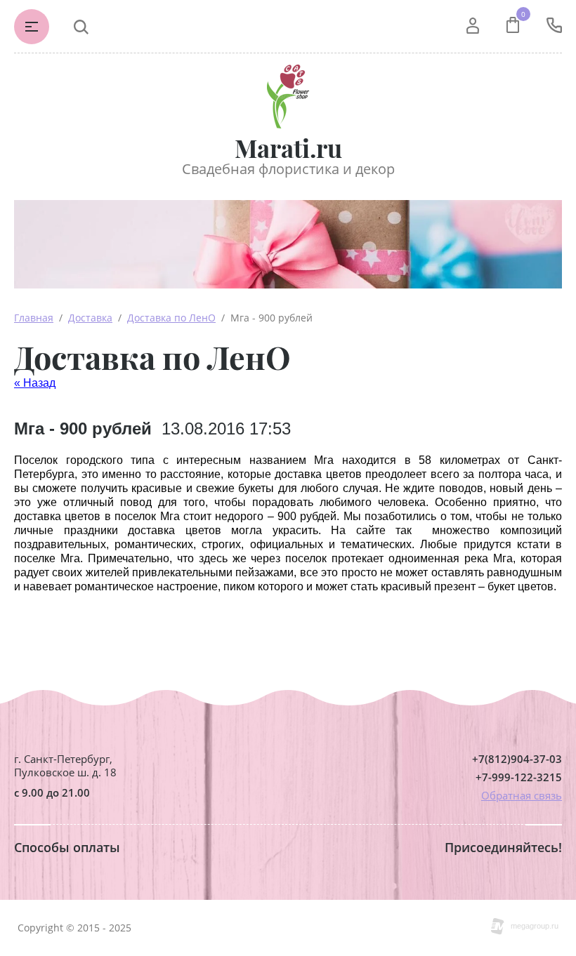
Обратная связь (521, 795)
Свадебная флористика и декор (288, 168)
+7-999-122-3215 (519, 777)
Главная (33, 317)
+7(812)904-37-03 (517, 759)
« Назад (34, 383)
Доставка (90, 317)
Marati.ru (288, 147)
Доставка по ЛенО (171, 317)
